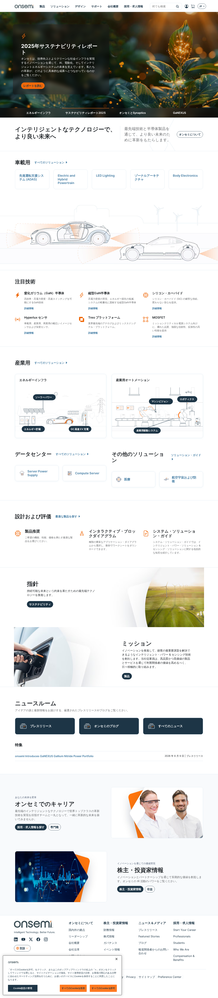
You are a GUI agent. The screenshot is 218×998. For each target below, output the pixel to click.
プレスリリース (41, 726)
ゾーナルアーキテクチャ (147, 177)
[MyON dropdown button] (187, 6)
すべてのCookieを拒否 (73, 988)
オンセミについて (190, 134)
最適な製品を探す (66, 516)
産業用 (22, 363)
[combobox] (161, 6)
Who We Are (181, 949)
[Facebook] (38, 939)
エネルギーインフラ (38, 112)
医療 (127, 479)
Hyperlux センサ (35, 317)
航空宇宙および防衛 (184, 479)
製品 (127, 676)
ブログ (142, 943)
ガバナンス (110, 943)
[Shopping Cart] (194, 6)
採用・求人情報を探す (30, 827)
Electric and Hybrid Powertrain (66, 179)
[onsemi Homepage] (24, 6)
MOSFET (158, 317)
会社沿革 (74, 949)
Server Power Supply (37, 473)
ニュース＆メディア (152, 923)
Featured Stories (149, 936)
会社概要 (74, 943)
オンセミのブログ (106, 726)
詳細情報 (29, 308)
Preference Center (169, 977)
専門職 (54, 827)
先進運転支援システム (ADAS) (31, 177)
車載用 (22, 162)
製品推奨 (32, 531)
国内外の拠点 (77, 930)
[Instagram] (46, 939)
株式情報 (109, 936)
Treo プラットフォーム (104, 317)
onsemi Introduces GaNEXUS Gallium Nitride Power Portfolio (54, 756)
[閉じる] (116, 959)
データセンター (33, 454)
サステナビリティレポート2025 (85, 112)
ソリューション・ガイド (186, 455)
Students (179, 943)
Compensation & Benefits (183, 957)
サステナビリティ (40, 604)
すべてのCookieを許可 (103, 988)
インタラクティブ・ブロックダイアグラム (112, 533)
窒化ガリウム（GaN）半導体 (44, 293)
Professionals (181, 936)
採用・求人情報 (184, 923)
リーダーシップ (78, 936)
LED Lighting (105, 175)
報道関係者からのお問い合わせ (153, 951)
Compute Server (87, 473)
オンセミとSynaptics (132, 112)
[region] (62, 975)
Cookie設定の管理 (22, 988)
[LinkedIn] (16, 939)
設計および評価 (33, 516)
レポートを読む (32, 85)
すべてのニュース (170, 726)
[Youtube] (23, 939)
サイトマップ (147, 977)
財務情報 (109, 930)
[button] (177, 6)
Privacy (131, 977)
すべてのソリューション (49, 162)
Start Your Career (184, 930)
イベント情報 (112, 949)
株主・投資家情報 (130, 889)
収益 (150, 889)
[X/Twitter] (31, 939)
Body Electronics (185, 175)
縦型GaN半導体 (99, 293)
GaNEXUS (179, 112)
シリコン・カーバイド (167, 293)
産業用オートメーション (133, 380)
